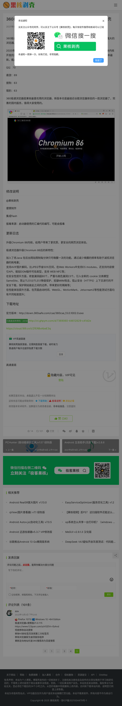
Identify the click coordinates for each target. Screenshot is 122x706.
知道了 (98, 60)
